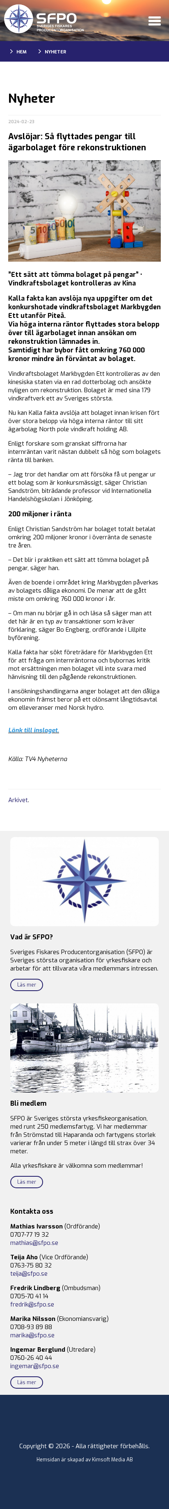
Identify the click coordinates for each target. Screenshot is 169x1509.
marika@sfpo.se (32, 1335)
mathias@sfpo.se (34, 1243)
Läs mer (26, 985)
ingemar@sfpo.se (34, 1366)
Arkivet (18, 800)
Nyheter (55, 52)
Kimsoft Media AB (112, 1459)
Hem (21, 52)
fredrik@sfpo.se (32, 1304)
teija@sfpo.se (29, 1274)
